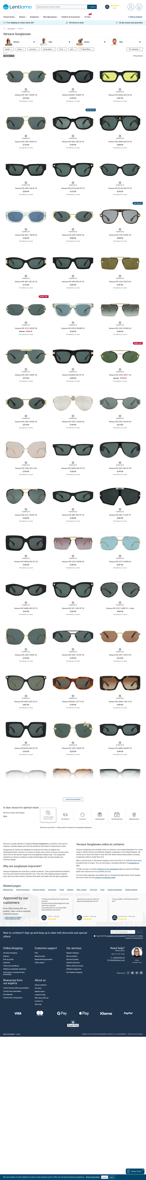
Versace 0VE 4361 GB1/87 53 (73, 142)
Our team (38, 988)
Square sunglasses (115, 889)
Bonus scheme (71, 956)
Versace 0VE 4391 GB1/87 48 (120, 468)
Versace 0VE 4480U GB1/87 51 (26, 608)
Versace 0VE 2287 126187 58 (73, 655)
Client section (40, 962)
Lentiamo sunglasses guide (105, 877)
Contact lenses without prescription (16, 988)
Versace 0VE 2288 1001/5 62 (26, 468)
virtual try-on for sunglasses (107, 869)
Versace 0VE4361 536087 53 (73, 95)
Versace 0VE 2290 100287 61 (26, 142)
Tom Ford (93, 889)
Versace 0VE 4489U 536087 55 (120, 748)
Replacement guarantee (43, 959)
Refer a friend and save (74, 966)
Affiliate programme (73, 969)
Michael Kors (8, 889)
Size (71, 49)
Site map (38, 1004)
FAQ (36, 953)
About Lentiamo (40, 985)
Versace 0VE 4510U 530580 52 (73, 328)
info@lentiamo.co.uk (117, 960)
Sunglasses (11, 28)
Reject (112, 1177)
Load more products (73, 799)
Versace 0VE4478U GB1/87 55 (25, 748)
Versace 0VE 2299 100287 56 (73, 235)
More (5, 816)
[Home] (4, 28)
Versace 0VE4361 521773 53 (73, 702)
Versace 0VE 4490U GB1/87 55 (73, 468)
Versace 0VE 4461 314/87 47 (120, 515)
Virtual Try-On (136, 1171)
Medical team (40, 991)
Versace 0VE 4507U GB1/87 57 (26, 702)
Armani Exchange (22, 889)
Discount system (72, 959)
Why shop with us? (42, 998)
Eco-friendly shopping (74, 972)
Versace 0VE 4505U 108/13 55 (120, 702)
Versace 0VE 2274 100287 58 (26, 328)
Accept (104, 1177)
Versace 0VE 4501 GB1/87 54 (26, 282)
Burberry (70, 889)
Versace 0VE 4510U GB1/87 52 (73, 188)
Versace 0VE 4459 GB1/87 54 (73, 282)
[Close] (143, 1169)
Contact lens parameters (12, 991)
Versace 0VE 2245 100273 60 (120, 282)
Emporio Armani (39, 889)
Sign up (139, 932)
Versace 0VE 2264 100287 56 (26, 422)
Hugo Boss (52, 889)
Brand (19, 49)
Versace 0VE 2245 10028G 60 (120, 328)
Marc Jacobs (82, 889)
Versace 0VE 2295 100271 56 (120, 375)
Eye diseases (8, 994)
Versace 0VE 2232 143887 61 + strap (120, 608)
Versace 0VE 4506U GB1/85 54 (120, 95)
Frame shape (47, 49)
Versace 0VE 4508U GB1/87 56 (120, 142)
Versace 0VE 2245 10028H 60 (73, 562)
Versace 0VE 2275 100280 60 (120, 562)
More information (93, 1177)
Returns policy (40, 956)
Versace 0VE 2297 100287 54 (26, 95)
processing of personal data (116, 936)
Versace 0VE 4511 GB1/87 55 (73, 608)
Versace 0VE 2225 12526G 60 (73, 422)
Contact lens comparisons (12, 997)
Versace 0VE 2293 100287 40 (26, 375)
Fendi (102, 889)
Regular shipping (72, 953)
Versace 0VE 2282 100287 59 (73, 748)
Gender (7, 49)
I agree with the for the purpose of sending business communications (119, 937)
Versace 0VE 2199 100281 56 (120, 235)
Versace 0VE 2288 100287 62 (26, 655)
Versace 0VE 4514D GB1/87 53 (120, 188)
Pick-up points (8, 959)
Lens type (32, 49)
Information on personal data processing (13, 973)
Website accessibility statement (14, 969)
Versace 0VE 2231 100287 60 (26, 515)
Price (61, 49)
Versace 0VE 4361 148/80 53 (26, 235)
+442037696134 (119, 958)
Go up (18, 1034)
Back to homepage (9, 1034)
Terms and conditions (11, 966)
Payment (6, 962)
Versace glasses (131, 889)
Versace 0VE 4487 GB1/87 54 (73, 515)
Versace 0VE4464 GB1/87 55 (73, 375)
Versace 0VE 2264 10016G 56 (120, 422)
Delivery (6, 956)
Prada (62, 889)
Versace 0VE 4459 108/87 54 (26, 188)
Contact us (39, 1001)
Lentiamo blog (40, 994)
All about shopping (10, 953)
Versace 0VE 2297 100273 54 (120, 655)
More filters (86, 49)
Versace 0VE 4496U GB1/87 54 (26, 562)
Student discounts (73, 962)
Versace (7, 56)
